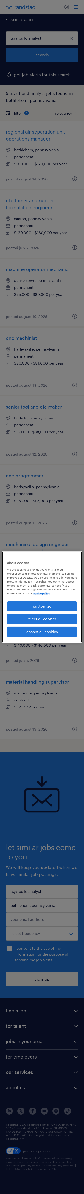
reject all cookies (42, 619)
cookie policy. (41, 593)
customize (42, 606)
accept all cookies (42, 631)
